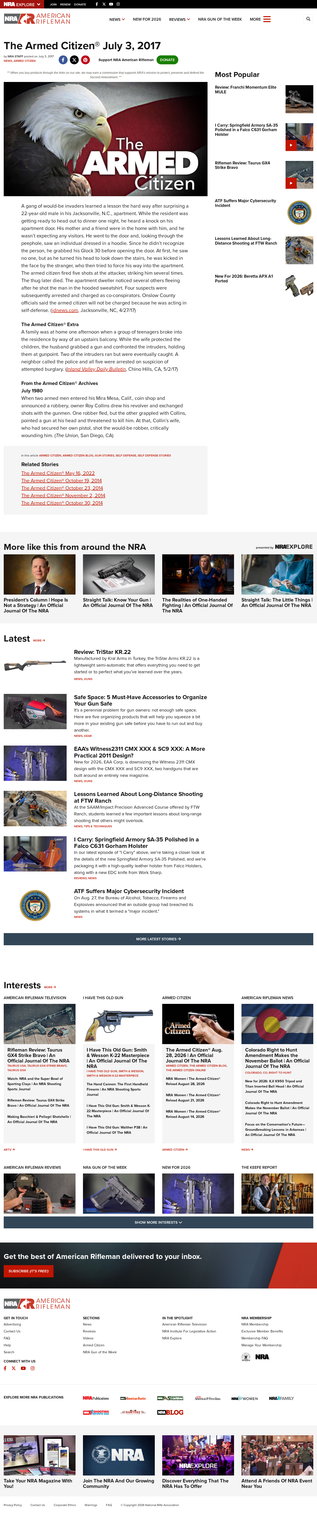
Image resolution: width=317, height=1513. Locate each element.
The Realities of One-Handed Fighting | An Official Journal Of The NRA (197, 605)
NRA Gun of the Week (220, 19)
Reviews (177, 19)
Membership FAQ (254, 1338)
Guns (88, 679)
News (115, 19)
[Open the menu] (267, 18)
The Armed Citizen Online (186, 1070)
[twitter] (74, 57)
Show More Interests (185, 1222)
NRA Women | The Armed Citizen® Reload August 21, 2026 (193, 1098)
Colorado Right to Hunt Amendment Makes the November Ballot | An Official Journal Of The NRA (277, 1058)
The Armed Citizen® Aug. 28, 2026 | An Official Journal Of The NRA (194, 1055)
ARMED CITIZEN (50, 455)
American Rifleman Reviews (32, 1167)
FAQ (7, 1338)
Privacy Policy (13, 1505)
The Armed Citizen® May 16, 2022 (58, 473)
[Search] (308, 19)
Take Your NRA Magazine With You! (38, 1483)
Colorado (253, 1072)
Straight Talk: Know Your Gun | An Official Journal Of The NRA (118, 602)
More (37, 640)
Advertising (12, 1324)
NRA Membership (254, 1324)
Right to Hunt (280, 1072)
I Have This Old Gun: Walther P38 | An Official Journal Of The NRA (117, 1130)
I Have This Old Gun (103, 998)
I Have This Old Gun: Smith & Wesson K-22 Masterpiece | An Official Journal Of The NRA (118, 1058)
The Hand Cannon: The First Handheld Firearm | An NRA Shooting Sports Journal (117, 1089)
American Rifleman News (267, 998)
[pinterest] (85, 57)
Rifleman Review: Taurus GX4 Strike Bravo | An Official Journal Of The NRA (38, 1055)
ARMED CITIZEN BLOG (78, 455)
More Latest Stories (178, 939)
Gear (88, 736)
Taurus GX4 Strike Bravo (47, 1065)
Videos (88, 1338)
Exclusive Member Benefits (262, 1331)
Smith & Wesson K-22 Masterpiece (112, 1075)
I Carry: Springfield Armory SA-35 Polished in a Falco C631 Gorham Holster (136, 842)
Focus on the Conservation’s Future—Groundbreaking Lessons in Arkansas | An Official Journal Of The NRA (275, 1129)
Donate (80, 4)
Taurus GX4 (16, 1070)
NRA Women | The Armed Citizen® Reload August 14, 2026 (193, 1114)
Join (53, 4)
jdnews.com (65, 310)
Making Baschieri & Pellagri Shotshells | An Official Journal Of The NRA (39, 1119)
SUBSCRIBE (29, 1271)
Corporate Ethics (65, 1505)
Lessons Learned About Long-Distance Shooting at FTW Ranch (138, 797)
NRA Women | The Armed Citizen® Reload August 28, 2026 (193, 1081)
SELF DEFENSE (126, 455)
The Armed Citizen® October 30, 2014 (62, 503)
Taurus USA (16, 1065)
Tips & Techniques (98, 826)
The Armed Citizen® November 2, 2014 (63, 495)
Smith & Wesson (131, 1071)
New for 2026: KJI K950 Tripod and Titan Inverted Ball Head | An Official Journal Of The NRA (274, 1086)
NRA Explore (172, 1338)
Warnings (91, 1505)
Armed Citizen (25, 61)
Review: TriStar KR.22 (102, 651)
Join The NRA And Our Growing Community (118, 1483)
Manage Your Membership (261, 1345)
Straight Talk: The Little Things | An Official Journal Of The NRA (277, 602)
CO (265, 1072)
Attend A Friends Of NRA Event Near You (276, 1483)
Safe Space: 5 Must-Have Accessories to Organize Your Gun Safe (140, 700)
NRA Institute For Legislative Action (189, 1331)
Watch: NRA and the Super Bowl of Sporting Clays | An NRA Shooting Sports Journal (35, 1084)
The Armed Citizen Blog (208, 1065)
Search (9, 1352)
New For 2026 (147, 19)
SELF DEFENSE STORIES (154, 455)
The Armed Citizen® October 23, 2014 (62, 488)
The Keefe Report (259, 1167)
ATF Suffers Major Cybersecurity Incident (129, 891)
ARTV (7, 1149)
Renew (65, 4)
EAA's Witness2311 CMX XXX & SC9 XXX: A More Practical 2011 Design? (139, 752)
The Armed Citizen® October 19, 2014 (61, 480)
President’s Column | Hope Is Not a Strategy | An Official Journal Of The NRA (36, 605)
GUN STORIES (104, 455)
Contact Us (12, 1331)
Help (7, 1345)
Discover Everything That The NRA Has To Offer (195, 1483)
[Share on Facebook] (63, 57)
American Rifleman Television (35, 998)
